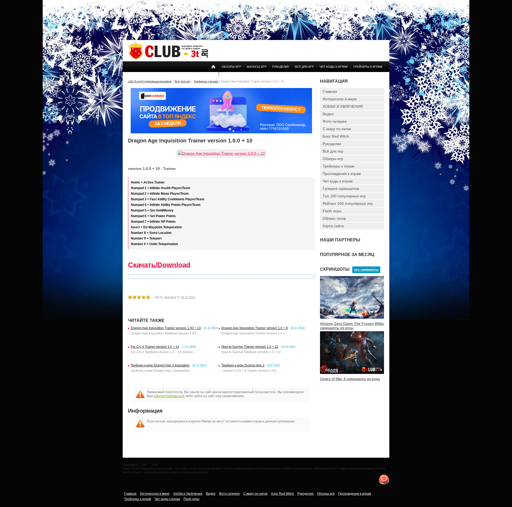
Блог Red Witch (336, 136)
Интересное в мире (340, 99)
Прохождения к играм (342, 173)
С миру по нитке (337, 129)
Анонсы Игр (256, 66)
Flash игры (332, 211)
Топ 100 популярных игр (344, 196)
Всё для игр (304, 66)
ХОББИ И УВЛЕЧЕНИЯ (343, 106)
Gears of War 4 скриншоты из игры (350, 379)
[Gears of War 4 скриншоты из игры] (352, 373)
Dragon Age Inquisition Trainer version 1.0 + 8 (254, 328)
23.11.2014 (188, 297)
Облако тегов (334, 218)
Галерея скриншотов (341, 188)
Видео (328, 114)
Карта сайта (333, 226)
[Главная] (168, 59)
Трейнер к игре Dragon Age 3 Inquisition (160, 365)
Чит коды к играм (333, 66)
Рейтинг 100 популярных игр (348, 203)
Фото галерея (335, 121)
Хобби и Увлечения (187, 494)
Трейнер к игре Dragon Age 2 (243, 365)
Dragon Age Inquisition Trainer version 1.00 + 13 (166, 328)
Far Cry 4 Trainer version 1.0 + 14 (155, 347)
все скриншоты (366, 270)
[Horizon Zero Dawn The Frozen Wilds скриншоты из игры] (352, 318)
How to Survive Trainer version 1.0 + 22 (249, 347)
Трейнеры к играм (367, 66)
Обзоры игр (231, 66)
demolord (170, 297)
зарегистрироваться (169, 396)
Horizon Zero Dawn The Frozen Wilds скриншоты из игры (352, 325)
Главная (330, 91)
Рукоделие (280, 66)
